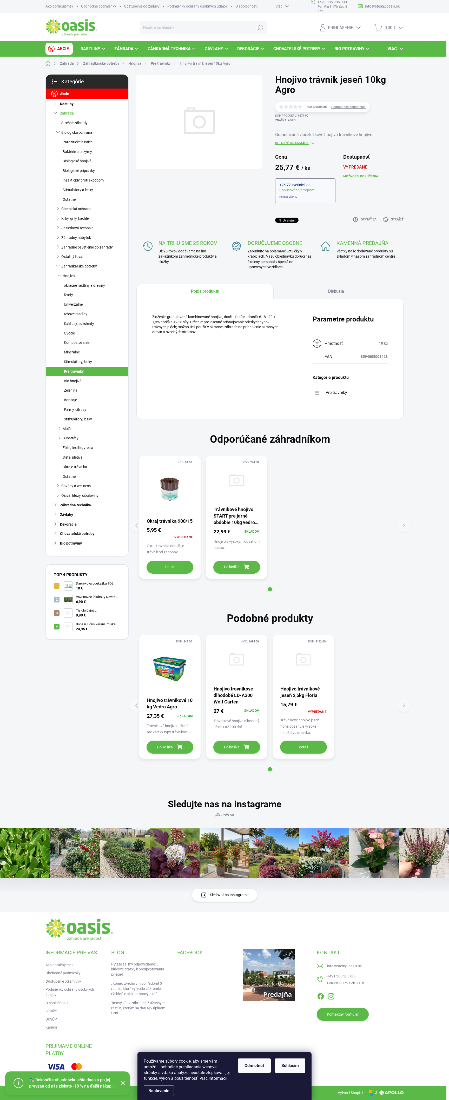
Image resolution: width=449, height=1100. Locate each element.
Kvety (68, 295)
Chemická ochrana (76, 209)
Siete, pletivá (73, 457)
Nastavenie (158, 1090)
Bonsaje (70, 400)
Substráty (70, 438)
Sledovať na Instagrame (229, 895)
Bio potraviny (71, 543)
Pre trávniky (74, 371)
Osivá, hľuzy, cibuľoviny (79, 495)
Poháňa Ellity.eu (288, 196)
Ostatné (69, 199)
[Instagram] (331, 995)
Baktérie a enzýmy (77, 152)
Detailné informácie (292, 143)
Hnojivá (69, 276)
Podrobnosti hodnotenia (348, 107)
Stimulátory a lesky (78, 190)
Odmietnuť (254, 1065)
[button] (270, 589)
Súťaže (51, 1011)
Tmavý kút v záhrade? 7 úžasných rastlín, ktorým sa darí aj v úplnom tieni (138, 1008)
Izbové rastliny (75, 314)
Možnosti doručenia (360, 176)
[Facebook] (321, 995)
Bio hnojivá (73, 381)
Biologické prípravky (79, 171)
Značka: (285, 120)
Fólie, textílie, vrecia (78, 448)
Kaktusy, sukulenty (79, 323)
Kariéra (51, 1027)
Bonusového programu (297, 190)
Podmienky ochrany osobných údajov (197, 6)
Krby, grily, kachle (75, 218)
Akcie (64, 94)
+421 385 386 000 (341, 976)
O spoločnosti (246, 6)
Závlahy (66, 515)
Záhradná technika (75, 505)
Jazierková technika (77, 228)
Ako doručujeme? (59, 6)
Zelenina (70, 390)
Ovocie (69, 333)
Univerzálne (73, 304)
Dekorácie (68, 524)
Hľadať (260, 27)
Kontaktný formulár (343, 1014)
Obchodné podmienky (98, 6)
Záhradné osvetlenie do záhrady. (87, 247)
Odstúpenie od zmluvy (142, 6)
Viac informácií (213, 1078)
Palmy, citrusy (75, 409)
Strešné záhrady (74, 123)
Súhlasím (290, 1065)
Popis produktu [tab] (205, 291)
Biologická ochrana (76, 132)
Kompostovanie (76, 342)
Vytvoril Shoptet (351, 1093)
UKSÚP (51, 1019)
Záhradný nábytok (76, 238)
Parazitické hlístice (78, 142)
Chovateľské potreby (77, 534)
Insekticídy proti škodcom (83, 180)
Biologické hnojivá (77, 161)
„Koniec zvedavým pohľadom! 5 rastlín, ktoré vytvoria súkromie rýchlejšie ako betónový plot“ (136, 988)
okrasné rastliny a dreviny (84, 285)
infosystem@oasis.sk (344, 966)
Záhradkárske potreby (79, 266)
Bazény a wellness (76, 486)
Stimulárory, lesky (78, 419)
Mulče (67, 429)
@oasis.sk (224, 814)
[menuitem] (59, 49)
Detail (169, 567)
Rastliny (67, 104)
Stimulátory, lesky (78, 362)
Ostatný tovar (72, 256)
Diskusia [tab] (336, 291)
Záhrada (67, 113)
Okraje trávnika (75, 467)
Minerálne (72, 352)
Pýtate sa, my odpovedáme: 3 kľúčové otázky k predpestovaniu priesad (137, 969)
